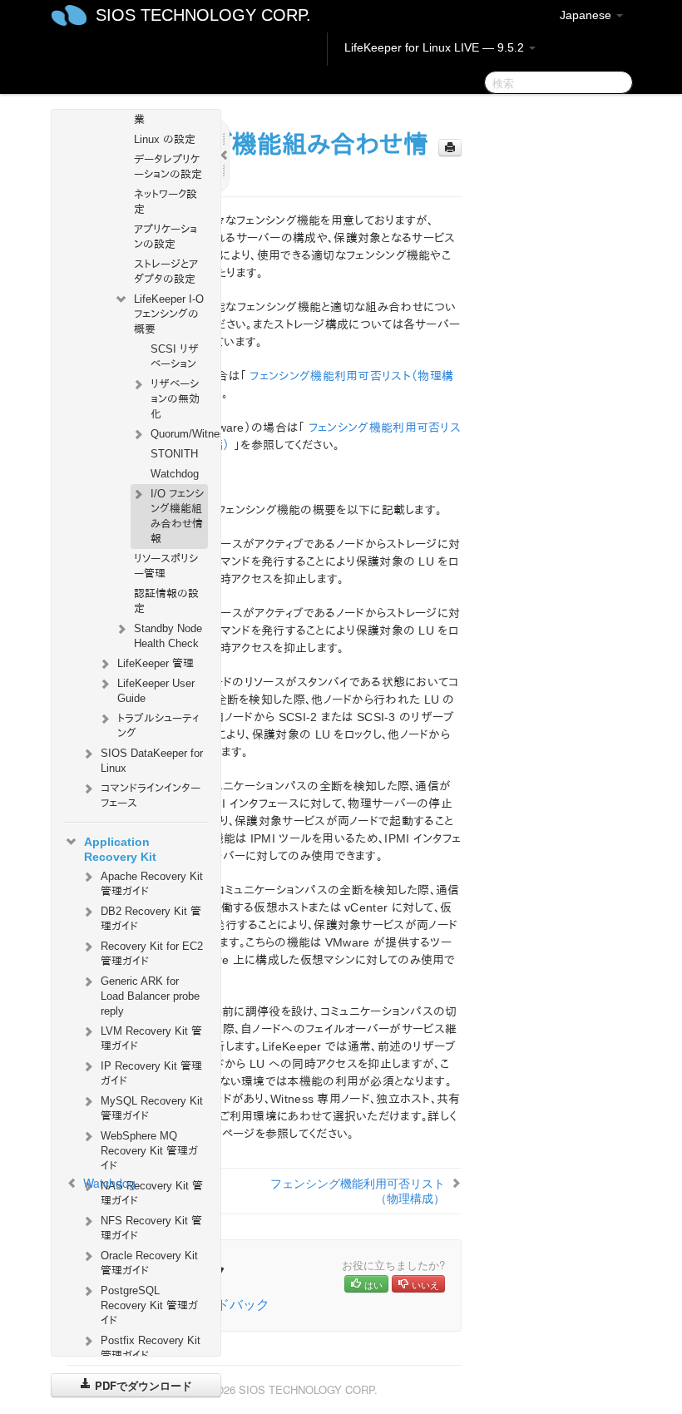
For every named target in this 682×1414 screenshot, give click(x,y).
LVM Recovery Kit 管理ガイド (151, 1038)
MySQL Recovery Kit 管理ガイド (152, 1108)
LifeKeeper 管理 (155, 663)
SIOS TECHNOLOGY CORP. (203, 15)
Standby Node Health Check (168, 636)
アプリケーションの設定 (165, 236)
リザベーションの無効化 (175, 399)
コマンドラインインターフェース (150, 795)
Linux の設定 (164, 139)
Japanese (587, 15)
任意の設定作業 (166, 112)
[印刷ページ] (450, 147)
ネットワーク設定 (165, 201)
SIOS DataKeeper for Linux (152, 760)
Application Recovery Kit (120, 849)
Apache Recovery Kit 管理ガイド (152, 883)
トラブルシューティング (158, 725)
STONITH (174, 453)
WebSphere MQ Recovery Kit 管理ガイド (149, 1151)
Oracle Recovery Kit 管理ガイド (149, 1263)
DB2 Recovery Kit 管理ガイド (151, 918)
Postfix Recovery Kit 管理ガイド (150, 1348)
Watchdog (175, 473)
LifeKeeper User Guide (156, 691)
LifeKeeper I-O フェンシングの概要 (169, 314)
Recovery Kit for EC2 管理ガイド (152, 953)
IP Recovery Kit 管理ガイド (151, 1073)
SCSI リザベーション (175, 356)
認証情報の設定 (166, 601)
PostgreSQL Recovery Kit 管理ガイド (149, 1305)
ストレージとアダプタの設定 (166, 271)
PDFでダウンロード (141, 1385)
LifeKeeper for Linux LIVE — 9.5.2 (435, 47)
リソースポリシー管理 (166, 566)
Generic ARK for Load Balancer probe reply (150, 996)
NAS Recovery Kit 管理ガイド (152, 1193)
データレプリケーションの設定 (168, 166)
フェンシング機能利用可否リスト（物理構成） (357, 1190)
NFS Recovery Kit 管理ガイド (151, 1228)
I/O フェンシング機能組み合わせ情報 (177, 516)
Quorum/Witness (179, 434)
